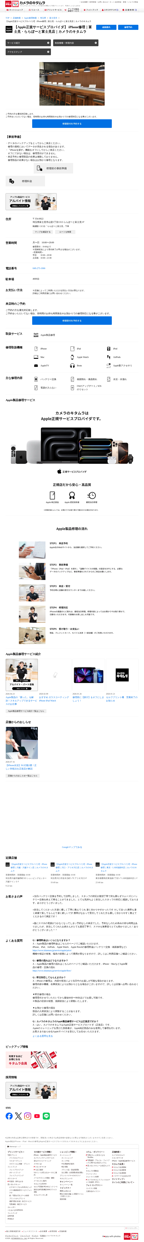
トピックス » (65, 1188)
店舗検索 (17, 18)
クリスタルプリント (16, 1158)
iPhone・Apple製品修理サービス (45, 1155)
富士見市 (53, 18)
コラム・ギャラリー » (95, 1152)
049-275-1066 (39, 268)
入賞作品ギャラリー (93, 1191)
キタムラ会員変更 (119, 1170)
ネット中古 (65, 1161)
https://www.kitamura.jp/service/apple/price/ (52, 950)
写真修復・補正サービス (18, 1204)
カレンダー (11, 1207)
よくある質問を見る (43, 1036)
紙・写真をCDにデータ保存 (19, 1196)
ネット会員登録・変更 (118, 2)
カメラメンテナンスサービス (44, 1158)
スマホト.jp (38, 1164)
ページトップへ (132, 1228)
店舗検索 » (116, 1152)
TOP (7, 18)
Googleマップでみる (72, 847)
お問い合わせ (103, 2)
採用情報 (92, 2)
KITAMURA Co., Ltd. (19, 1238)
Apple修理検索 (30, 18)
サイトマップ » (118, 1179)
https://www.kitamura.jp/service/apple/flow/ (52, 970)
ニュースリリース (30, 1231)
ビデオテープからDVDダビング (20, 1187)
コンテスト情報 (91, 1188)
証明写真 (11, 1216)
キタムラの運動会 (92, 1171)
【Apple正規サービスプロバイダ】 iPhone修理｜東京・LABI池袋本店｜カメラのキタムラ (119, 867)
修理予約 (128, 27)
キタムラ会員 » (118, 1164)
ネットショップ (65, 1155)
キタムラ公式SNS (40, 1184)
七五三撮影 (39, 1170)
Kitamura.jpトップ (15, 1146)
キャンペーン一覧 (66, 1185)
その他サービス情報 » (43, 1152)
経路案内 (106, 27)
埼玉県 (43, 18)
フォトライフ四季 (92, 1177)
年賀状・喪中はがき (16, 1181)
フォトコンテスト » (94, 1185)
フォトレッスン (91, 1174)
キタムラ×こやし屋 (40, 1195)
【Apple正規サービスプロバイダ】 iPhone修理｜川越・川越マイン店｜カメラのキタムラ (29, 867)
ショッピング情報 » (68, 1152)
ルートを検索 (65, 232)
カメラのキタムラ (118, 1155)
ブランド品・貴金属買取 (70, 1170)
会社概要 (84, 2)
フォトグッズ (12, 1213)
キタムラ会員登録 (119, 1167)
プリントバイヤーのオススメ (70, 1176)
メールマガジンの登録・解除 (44, 1178)
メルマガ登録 (133, 2)
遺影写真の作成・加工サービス (20, 1201)
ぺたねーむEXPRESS (15, 1210)
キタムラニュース (66, 1178)
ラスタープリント (15, 1161)
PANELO (11, 1219)
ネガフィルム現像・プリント (19, 1164)
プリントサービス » (16, 1152)
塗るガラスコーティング (42, 1161)
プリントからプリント (17, 1198)
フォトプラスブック (16, 1170)
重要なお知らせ (65, 1191)
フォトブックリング (16, 1176)
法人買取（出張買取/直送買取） (72, 1173)
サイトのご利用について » (123, 1182)
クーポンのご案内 (40, 1181)
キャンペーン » (66, 1181)
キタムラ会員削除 (119, 1173)
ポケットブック (14, 1173)
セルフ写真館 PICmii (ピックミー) (45, 1187)
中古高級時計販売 (67, 1164)
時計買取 (64, 1167)
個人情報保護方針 (13, 1231)
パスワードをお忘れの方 (122, 1176)
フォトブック (12, 1167)
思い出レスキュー (14, 1184)
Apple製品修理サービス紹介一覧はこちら (26, 711)
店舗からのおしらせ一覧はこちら (22, 776)
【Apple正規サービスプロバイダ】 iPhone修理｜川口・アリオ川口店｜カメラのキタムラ (74, 867)
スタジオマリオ (40, 1167)
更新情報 (63, 1199)
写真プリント (12, 1155)
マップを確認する (43, 232)
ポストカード (12, 1178)
